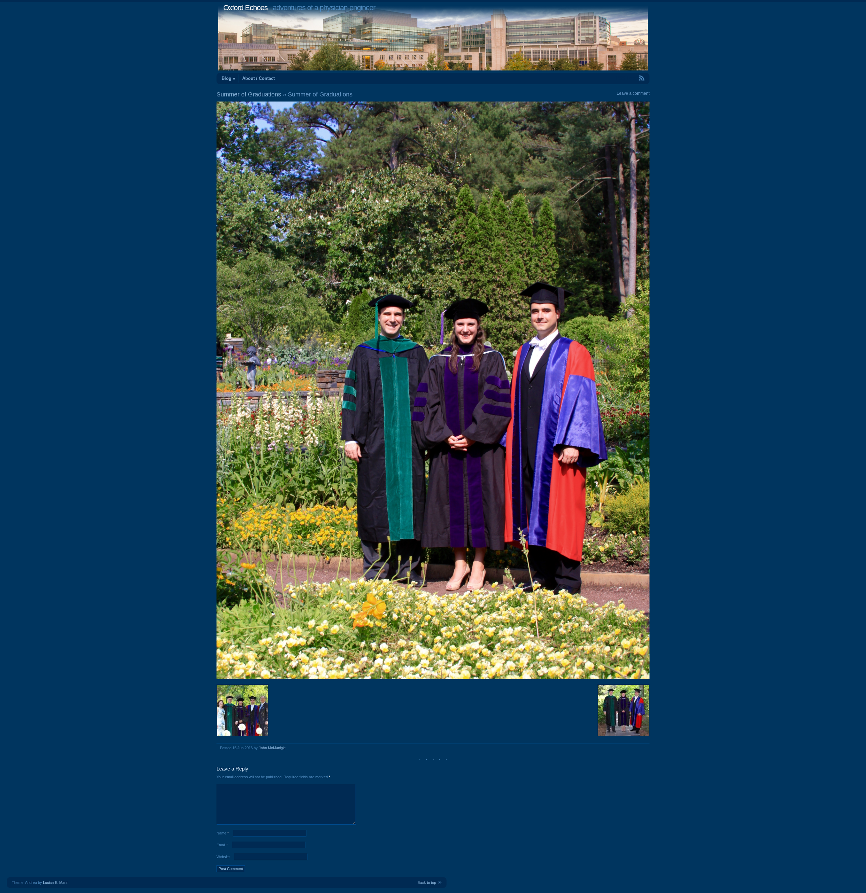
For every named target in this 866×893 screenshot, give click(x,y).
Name (222, 833)
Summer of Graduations (248, 94)
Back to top (426, 882)
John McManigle (272, 748)
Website (223, 857)
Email (222, 845)
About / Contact (258, 78)
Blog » (228, 78)
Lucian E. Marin (55, 882)
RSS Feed (626, 78)
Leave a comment (633, 93)
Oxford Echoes (245, 7)
